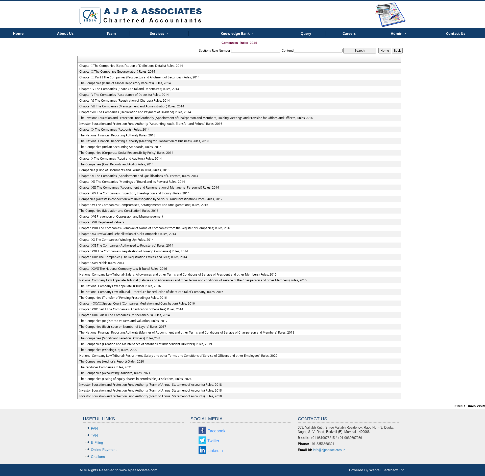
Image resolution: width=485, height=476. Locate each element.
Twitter (213, 441)
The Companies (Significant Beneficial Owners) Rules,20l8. (120, 338)
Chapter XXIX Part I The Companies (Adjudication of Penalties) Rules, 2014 (131, 309)
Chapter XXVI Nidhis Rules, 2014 (101, 263)
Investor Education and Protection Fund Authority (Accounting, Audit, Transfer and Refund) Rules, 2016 (150, 124)
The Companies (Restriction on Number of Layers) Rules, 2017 (122, 327)
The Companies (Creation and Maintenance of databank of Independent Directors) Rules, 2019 (145, 344)
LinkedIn (215, 451)
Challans (98, 457)
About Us (65, 33)
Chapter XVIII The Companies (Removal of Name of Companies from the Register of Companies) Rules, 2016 (155, 228)
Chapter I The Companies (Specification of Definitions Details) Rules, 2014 (131, 66)
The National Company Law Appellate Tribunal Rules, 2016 (120, 286)
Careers (349, 33)
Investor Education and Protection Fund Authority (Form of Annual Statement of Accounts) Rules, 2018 (150, 385)
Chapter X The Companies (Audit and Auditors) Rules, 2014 (120, 159)
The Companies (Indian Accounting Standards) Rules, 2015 (120, 147)
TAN (94, 435)
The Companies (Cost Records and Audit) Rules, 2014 (116, 164)
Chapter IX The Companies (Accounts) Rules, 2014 (114, 130)
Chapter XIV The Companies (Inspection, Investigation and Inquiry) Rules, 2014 (134, 193)
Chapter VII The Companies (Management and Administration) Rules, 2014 (131, 106)
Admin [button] (397, 33)
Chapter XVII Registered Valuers (101, 222)
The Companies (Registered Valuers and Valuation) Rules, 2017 (123, 321)
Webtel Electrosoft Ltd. (387, 470)
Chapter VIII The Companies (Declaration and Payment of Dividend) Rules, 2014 (135, 112)
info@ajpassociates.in (329, 450)
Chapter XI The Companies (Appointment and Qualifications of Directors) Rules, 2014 (138, 176)
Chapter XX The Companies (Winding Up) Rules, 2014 (116, 240)
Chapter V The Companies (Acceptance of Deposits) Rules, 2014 (124, 95)
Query (306, 33)
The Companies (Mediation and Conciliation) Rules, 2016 (118, 211)
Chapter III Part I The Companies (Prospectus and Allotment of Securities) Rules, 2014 (139, 77)
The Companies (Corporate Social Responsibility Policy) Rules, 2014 (126, 153)
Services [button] (157, 33)
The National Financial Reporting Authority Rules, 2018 (117, 135)
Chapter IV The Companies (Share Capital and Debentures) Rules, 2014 (129, 89)
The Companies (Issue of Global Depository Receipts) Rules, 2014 (125, 83)
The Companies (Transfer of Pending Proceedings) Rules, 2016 (123, 298)
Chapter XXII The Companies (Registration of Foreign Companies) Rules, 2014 (133, 251)
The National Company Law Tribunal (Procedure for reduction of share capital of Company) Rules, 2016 (151, 292)
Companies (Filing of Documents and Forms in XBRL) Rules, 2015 (124, 170)
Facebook (216, 431)
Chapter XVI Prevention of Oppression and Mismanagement (121, 217)
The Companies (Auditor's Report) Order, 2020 (111, 362)
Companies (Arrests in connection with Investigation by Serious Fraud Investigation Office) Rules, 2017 (151, 199)
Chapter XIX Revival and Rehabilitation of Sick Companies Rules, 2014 (127, 234)
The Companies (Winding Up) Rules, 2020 (108, 350)
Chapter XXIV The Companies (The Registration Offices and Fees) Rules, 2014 (133, 257)
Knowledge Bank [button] (236, 33)
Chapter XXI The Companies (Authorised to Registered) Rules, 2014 (126, 246)
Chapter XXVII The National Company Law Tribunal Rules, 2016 (123, 269)
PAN (94, 428)
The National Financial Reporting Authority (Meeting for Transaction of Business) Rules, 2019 (144, 141)
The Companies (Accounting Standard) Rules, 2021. (115, 373)
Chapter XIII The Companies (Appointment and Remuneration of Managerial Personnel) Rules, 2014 (149, 188)
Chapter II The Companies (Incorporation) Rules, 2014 (117, 72)
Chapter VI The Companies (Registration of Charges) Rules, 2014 (124, 101)
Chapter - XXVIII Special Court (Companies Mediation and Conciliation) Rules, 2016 (137, 304)
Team (111, 33)
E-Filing (97, 442)
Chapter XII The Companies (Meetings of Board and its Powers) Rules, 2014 (132, 182)
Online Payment (103, 450)
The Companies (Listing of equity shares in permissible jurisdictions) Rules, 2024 (135, 379)
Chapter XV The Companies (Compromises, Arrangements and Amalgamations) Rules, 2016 (143, 205)
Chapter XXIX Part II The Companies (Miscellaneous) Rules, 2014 (124, 315)
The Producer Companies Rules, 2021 (105, 367)
